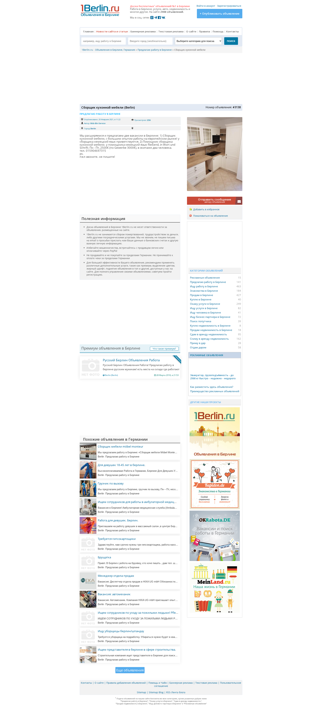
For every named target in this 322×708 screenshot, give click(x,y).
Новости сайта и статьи (112, 31)
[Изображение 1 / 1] (214, 190)
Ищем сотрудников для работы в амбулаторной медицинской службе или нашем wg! (157, 502)
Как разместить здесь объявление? (211, 386)
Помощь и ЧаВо (157, 682)
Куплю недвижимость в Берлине (210, 325)
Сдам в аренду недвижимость (208, 334)
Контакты (232, 31)
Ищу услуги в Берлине (204, 308)
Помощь (218, 31)
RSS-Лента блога (175, 692)
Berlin (93, 128)
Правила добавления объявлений (126, 682)
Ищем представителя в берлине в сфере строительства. (137, 649)
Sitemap (141, 692)
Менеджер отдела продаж (116, 576)
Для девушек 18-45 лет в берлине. (121, 465)
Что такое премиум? (164, 348)
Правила (204, 31)
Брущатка (104, 557)
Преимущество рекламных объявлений (214, 391)
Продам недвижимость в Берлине (211, 330)
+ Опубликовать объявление (219, 13)
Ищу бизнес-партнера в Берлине (210, 317)
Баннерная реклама (143, 31)
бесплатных (147, 6)
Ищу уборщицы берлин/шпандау (121, 631)
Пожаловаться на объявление (210, 215)
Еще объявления (130, 670)
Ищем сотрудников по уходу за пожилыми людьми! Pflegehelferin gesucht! (149, 613)
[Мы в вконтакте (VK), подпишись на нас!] (163, 17)
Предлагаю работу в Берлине (208, 282)
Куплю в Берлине (200, 299)
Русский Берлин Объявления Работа (131, 360)
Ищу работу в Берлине (204, 286)
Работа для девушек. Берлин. (118, 520)
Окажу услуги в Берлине (205, 303)
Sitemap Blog (156, 692)
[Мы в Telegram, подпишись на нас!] (155, 17)
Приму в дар (197, 343)
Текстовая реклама (170, 31)
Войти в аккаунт (206, 5)
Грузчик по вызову (111, 483)
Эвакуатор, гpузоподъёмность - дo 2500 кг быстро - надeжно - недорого (213, 377)
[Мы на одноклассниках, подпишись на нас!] (151, 17)
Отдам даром (198, 347)
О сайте (191, 31)
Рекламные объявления (205, 277)
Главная (88, 31)
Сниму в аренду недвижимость (209, 338)
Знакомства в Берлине (204, 290)
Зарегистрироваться (229, 5)
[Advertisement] (160, 78)
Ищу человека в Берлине (205, 312)
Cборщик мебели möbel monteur (120, 446)
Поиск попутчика (200, 321)
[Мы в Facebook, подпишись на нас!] (159, 17)
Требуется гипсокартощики (117, 539)
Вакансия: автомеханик (114, 594)
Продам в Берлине (201, 295)
